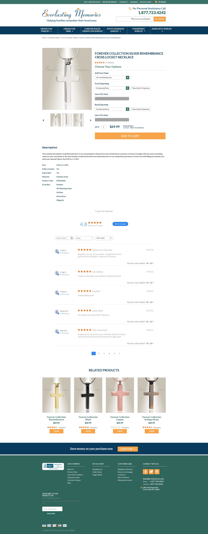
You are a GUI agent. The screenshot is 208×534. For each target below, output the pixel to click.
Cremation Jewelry (46, 30)
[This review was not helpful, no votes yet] (151, 263)
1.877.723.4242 (152, 12)
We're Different (109, 2)
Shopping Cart (98, 469)
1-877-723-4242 (157, 481)
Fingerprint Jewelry (138, 30)
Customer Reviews (74, 480)
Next (90, 120)
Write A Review (120, 224)
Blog (69, 483)
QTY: (97, 127)
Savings (134, 2)
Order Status (97, 472)
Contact (123, 2)
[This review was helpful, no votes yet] (147, 263)
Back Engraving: (101, 105)
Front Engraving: (102, 84)
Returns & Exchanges (125, 472)
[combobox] (84, 238)
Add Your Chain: (102, 73)
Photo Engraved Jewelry (115, 30)
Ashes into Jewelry (162, 29)
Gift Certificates (92, 2)
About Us (70, 469)
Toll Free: (146, 484)
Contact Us (122, 475)
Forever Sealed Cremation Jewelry (92, 30)
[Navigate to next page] (120, 353)
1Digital (72, 530)
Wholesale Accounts (125, 480)
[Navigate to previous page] (88, 353)
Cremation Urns (69, 30)
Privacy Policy (72, 472)
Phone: (145, 481)
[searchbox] (62, 238)
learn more (126, 449)
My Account (146, 2)
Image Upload (97, 475)
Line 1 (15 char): (101, 94)
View (56, 431)
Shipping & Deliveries (125, 469)
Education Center (73, 477)
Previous (43, 120)
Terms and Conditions (75, 475)
